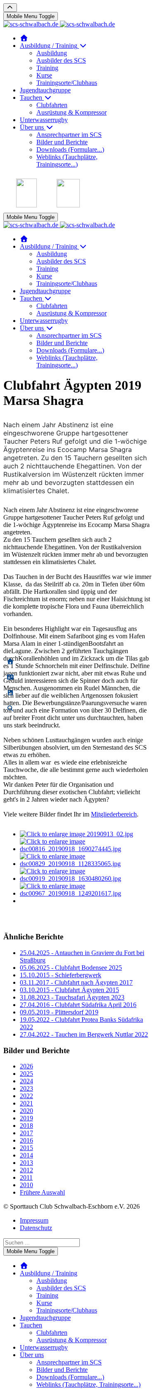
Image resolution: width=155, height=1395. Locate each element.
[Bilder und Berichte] (10, 693)
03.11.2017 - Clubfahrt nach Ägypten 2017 (76, 982)
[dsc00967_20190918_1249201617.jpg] (86, 893)
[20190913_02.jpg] (76, 833)
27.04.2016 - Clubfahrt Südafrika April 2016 (78, 1004)
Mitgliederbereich (114, 814)
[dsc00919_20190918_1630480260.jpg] (86, 878)
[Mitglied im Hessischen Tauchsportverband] (26, 205)
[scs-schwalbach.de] (59, 24)
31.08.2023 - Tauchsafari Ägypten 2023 (72, 997)
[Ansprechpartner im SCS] (10, 677)
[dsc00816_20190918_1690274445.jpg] (86, 848)
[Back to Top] (10, 7)
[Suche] (10, 709)
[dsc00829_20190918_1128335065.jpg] (86, 863)
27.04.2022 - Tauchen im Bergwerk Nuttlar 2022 (84, 1034)
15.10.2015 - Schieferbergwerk (60, 975)
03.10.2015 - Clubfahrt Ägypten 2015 (69, 989)
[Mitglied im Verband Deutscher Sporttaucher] (68, 205)
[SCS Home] (24, 38)
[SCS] (10, 662)
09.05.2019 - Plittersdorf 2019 (59, 1012)
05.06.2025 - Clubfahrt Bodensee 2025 (71, 967)
